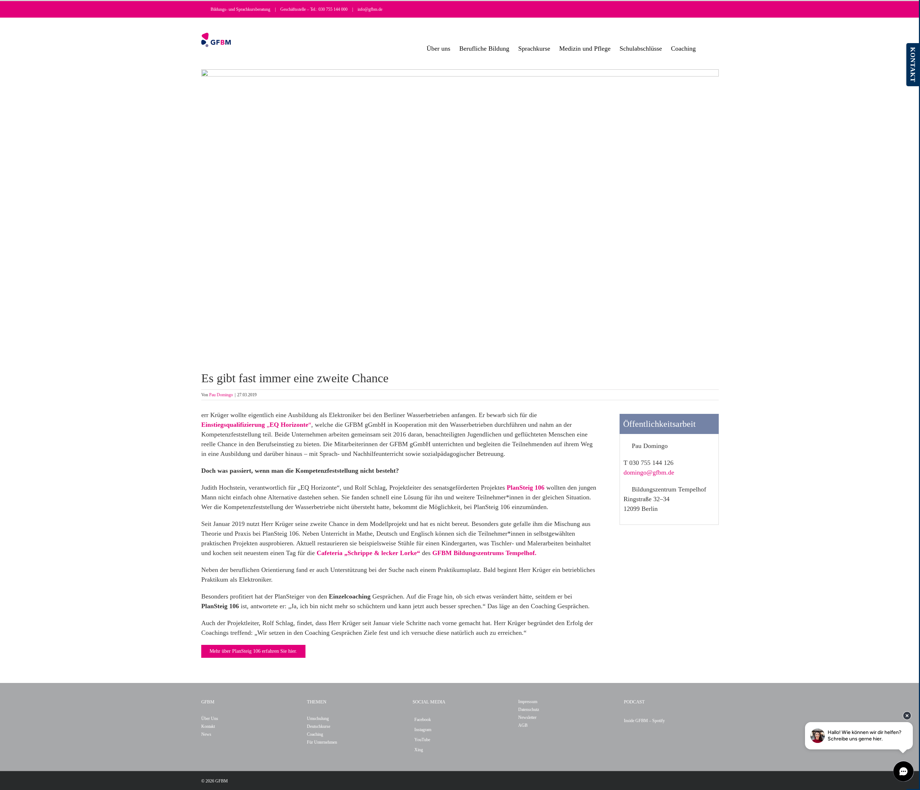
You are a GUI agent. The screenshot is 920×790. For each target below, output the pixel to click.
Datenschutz (528, 709)
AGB (523, 725)
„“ (256, 424)
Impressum (527, 701)
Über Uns (209, 718)
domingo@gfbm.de (649, 472)
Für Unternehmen (322, 742)
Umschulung (318, 718)
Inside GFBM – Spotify (644, 720)
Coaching (315, 734)
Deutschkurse (318, 726)
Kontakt (208, 726)
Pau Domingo (221, 394)
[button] (707, 48)
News (206, 734)
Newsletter (527, 717)
